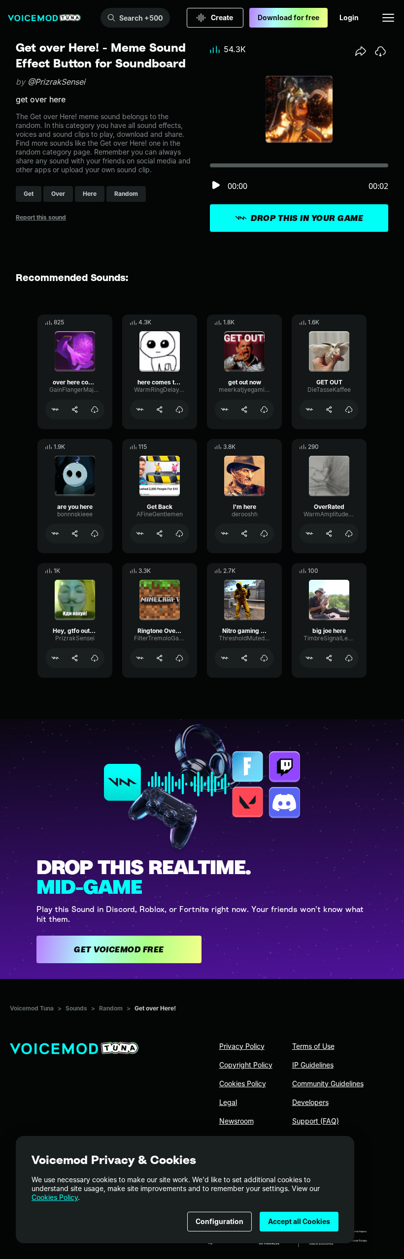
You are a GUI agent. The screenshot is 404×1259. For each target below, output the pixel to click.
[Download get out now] (264, 409)
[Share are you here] (75, 533)
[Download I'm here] (264, 533)
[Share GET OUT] (329, 409)
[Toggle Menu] (388, 18)
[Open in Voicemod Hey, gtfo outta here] (55, 658)
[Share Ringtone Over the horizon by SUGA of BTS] (159, 658)
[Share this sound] (361, 51)
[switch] (216, 185)
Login (349, 17)
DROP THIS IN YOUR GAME (307, 218)
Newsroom (236, 1121)
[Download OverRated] (349, 533)
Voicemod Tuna (32, 1008)
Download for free (288, 17)
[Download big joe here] (349, 658)
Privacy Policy (242, 1046)
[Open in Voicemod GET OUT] (309, 409)
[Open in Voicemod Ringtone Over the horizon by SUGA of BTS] (140, 658)
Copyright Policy (245, 1065)
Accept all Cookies (299, 1221)
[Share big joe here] (329, 658)
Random (111, 1008)
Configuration (219, 1221)
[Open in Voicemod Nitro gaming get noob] (225, 658)
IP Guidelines (313, 1065)
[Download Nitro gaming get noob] (264, 658)
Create (222, 17)
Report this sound (41, 217)
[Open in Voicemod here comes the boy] (140, 409)
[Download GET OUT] (349, 409)
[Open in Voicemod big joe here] (309, 658)
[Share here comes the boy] (159, 409)
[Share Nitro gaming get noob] (244, 658)
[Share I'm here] (244, 533)
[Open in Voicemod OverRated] (309, 533)
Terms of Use (313, 1046)
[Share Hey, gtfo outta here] (75, 658)
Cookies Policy (55, 1197)
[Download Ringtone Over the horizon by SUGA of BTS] (179, 658)
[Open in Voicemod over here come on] (55, 409)
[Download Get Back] (179, 533)
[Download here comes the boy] (179, 409)
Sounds (76, 1008)
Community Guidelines (328, 1083)
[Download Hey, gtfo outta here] (94, 658)
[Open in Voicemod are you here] (55, 533)
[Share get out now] (244, 409)
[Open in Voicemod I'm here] (225, 533)
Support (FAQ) (315, 1121)
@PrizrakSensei (56, 82)
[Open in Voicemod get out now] (225, 409)
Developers (310, 1102)
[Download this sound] (380, 51)
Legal (228, 1102)
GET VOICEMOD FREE (119, 949)
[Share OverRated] (329, 533)
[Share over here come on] (75, 409)
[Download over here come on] (94, 409)
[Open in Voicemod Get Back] (140, 533)
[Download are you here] (94, 533)
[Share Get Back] (159, 533)
